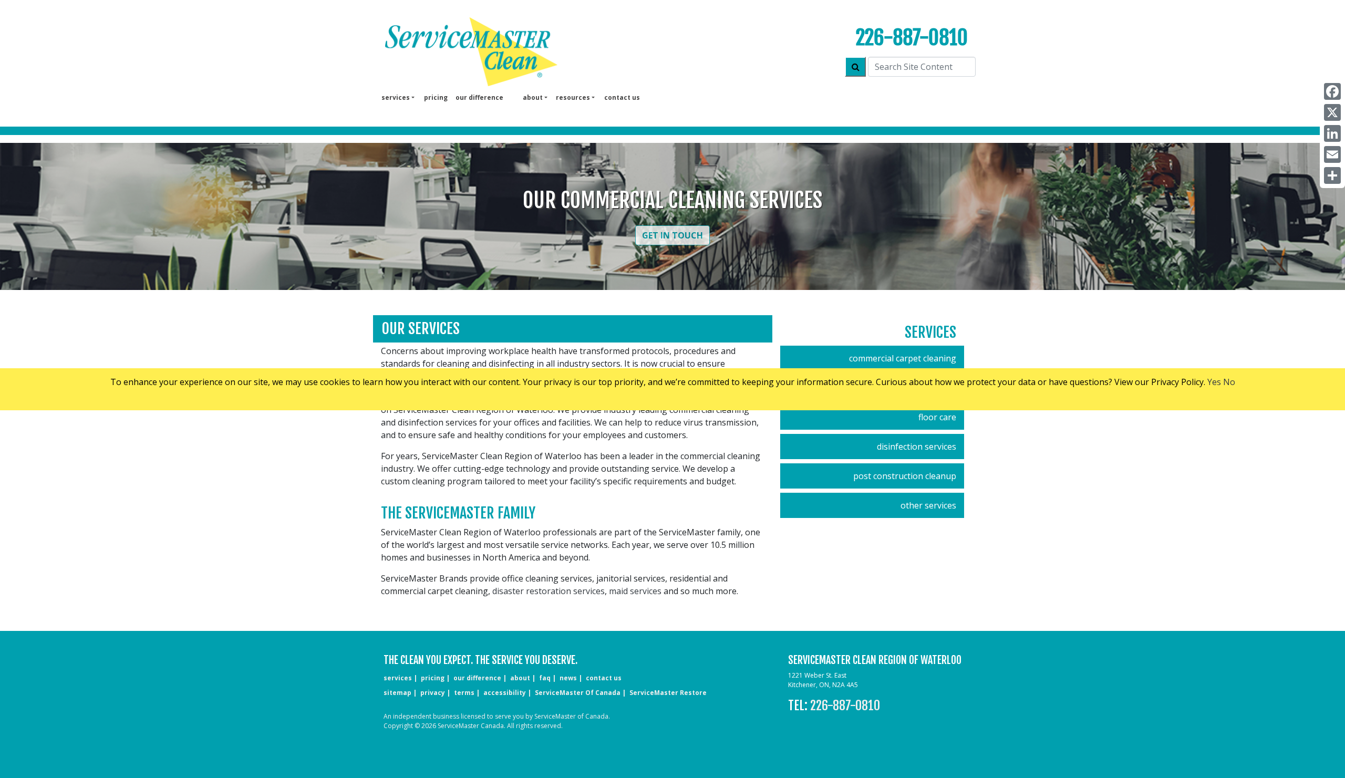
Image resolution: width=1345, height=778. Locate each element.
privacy (432, 692)
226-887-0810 (912, 37)
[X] (1332, 112)
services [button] (395, 97)
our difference (479, 97)
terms (464, 692)
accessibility (504, 692)
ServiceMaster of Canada (577, 692)
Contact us (622, 97)
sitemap (397, 692)
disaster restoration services (548, 591)
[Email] (1332, 154)
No (1229, 382)
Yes (1214, 382)
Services (930, 332)
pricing (436, 97)
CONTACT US (604, 677)
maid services (635, 591)
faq (545, 677)
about (520, 677)
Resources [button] (573, 97)
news (568, 677)
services (398, 677)
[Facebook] (1332, 91)
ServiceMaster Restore (668, 692)
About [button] (533, 97)
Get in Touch (672, 235)
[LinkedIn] (1332, 133)
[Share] (1332, 175)
